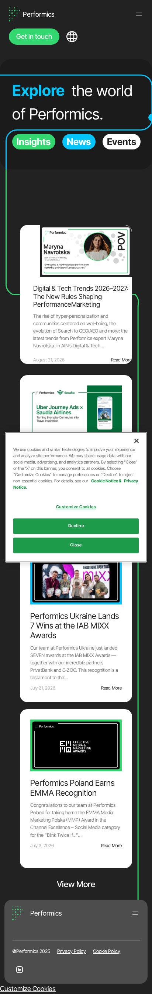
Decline (76, 525)
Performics (39, 14)
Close (76, 544)
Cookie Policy (106, 951)
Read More (121, 360)
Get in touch (34, 36)
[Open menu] (138, 14)
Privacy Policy (71, 951)
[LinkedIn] (19, 969)
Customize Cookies (28, 989)
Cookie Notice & (106, 480)
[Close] (136, 440)
